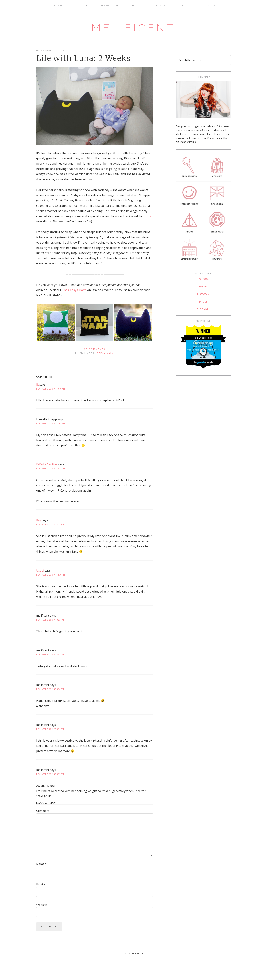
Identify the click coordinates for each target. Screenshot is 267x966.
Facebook (203, 279)
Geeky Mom (105, 353)
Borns (147, 216)
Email (41, 884)
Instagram (203, 294)
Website (41, 905)
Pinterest (203, 301)
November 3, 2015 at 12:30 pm (50, 575)
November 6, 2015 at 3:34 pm (50, 689)
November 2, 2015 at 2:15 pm (50, 524)
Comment (44, 811)
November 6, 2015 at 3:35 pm (50, 774)
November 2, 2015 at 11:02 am (50, 423)
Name (41, 864)
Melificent (133, 28)
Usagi (40, 570)
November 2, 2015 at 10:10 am (50, 389)
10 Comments (94, 349)
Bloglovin (203, 309)
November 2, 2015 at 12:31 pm (50, 468)
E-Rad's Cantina (46, 464)
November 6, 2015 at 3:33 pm (50, 620)
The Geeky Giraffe (74, 290)
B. (37, 384)
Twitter (203, 286)
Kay (38, 520)
